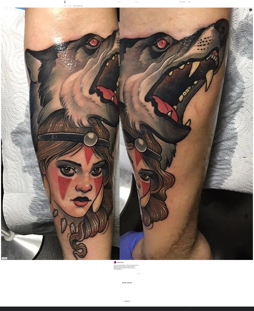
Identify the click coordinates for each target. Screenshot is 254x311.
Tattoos (136, 1)
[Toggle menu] (189, 2)
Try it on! (4, 258)
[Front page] (64, 2)
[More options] (250, 9)
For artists (182, 2)
